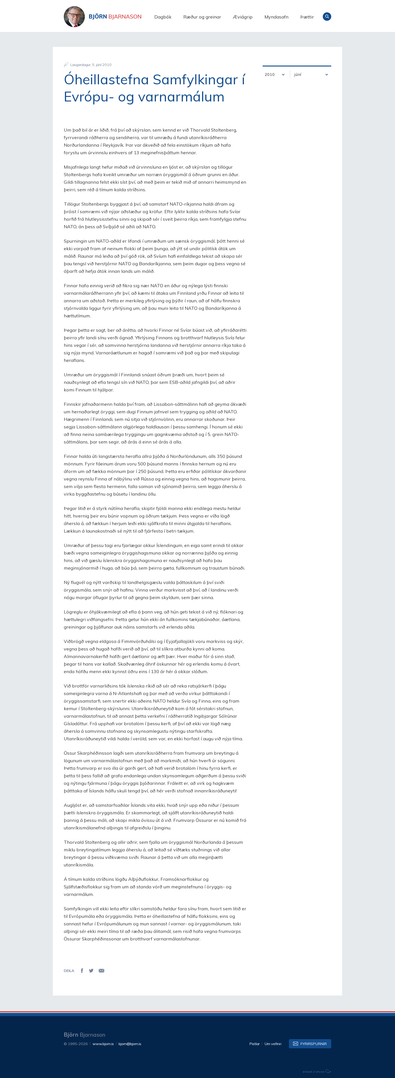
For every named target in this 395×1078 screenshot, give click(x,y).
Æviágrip (243, 17)
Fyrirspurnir (313, 1043)
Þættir (307, 17)
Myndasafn (276, 17)
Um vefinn (272, 1043)
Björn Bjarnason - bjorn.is (109, 16)
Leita (327, 16)
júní (297, 74)
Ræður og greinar (202, 17)
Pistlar (254, 1043)
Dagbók (162, 17)
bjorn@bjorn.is (130, 1043)
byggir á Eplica (317, 1071)
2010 (270, 74)
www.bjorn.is (103, 1043)
